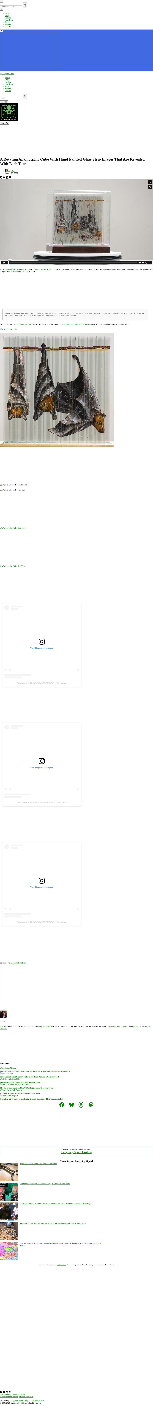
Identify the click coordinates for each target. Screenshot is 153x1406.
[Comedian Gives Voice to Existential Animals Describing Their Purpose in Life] (9, 1096)
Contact (8, 91)
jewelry (113, 1026)
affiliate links (61, 1265)
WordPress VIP (38, 1401)
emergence (68, 324)
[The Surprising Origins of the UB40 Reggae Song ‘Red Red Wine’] (14, 1084)
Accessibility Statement (9, 1397)
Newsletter (9, 84)
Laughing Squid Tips (18, 963)
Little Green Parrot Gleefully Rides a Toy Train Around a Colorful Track (29, 1077)
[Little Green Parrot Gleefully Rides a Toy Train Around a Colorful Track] (6, 1073)
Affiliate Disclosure (26, 1397)
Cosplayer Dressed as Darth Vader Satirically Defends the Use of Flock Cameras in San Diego (55, 1204)
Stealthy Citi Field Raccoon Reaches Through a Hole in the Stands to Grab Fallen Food (53, 1223)
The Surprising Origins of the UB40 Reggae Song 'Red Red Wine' (45, 1184)
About (7, 78)
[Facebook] (1, 178)
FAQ (7, 80)
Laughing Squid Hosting (76, 1152)
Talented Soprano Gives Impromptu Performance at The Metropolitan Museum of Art (35, 1071)
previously (23, 269)
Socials (7, 86)
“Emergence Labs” (25, 324)
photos (135, 1026)
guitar (125, 1026)
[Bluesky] (4, 178)
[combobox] (11, 98)
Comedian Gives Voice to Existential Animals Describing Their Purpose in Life (31, 1099)
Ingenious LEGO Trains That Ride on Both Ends (20, 1082)
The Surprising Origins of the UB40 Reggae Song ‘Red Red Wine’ (27, 1088)
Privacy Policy (5, 1395)
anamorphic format (82, 324)
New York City (47, 1026)
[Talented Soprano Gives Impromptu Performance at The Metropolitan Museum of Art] (8, 1068)
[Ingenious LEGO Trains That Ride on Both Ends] (10, 1079)
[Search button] (25, 96)
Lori (1, 1026)
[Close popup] (1, 31)
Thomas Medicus (11, 269)
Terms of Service (18, 1395)
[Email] (10, 178)
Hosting (8, 82)
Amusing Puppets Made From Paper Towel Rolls (20, 1093)
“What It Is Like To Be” (43, 269)
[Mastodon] (10, 1392)
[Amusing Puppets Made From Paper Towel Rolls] (11, 1090)
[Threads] (7, 178)
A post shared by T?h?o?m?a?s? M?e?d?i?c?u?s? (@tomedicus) (42, 683)
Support (8, 88)
